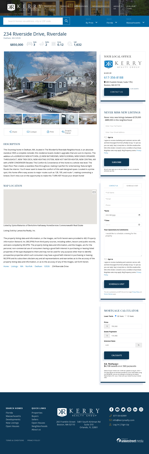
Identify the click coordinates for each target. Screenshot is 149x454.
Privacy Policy (135, 292)
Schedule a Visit (132, 186)
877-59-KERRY (120, 415)
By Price (89, 22)
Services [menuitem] (64, 6)
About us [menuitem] (36, 429)
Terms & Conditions (15, 440)
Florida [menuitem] (9, 412)
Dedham (38, 266)
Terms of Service (108, 294)
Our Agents (134, 89)
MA (21, 266)
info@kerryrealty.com (123, 420)
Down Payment (110, 332)
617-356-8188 (113, 77)
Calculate (117, 355)
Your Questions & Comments (116, 230)
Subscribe (116, 162)
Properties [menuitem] (50, 6)
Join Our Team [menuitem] (130, 7)
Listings (14, 266)
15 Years (130, 316)
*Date (106, 211)
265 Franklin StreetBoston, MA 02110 (65, 423)
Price (106, 322)
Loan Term (108, 316)
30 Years (120, 316)
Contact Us (116, 92)
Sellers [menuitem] (35, 419)
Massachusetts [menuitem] (13, 416)
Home (6, 266)
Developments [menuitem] (13, 419)
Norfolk (28, 266)
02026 (47, 266)
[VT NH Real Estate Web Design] (130, 440)
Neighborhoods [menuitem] (101, 6)
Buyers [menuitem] (35, 416)
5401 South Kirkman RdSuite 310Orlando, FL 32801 (88, 424)
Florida (110, 22)
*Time (106, 220)
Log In (115, 424)
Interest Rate (109, 341)
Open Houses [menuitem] (81, 6)
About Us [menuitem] (117, 7)
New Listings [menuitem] (12, 422)
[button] (66, 21)
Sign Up (125, 424)
